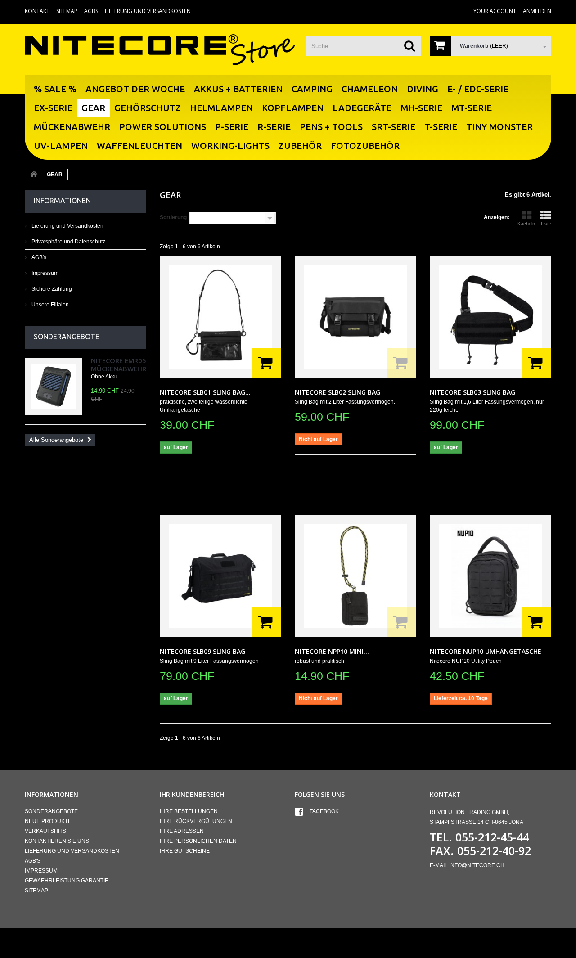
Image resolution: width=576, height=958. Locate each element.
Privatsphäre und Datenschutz (67, 241)
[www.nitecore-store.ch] (160, 49)
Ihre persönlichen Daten (198, 841)
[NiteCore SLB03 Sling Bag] (490, 317)
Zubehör (300, 145)
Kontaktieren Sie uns (57, 841)
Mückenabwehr (72, 126)
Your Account (494, 11)
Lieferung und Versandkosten (148, 11)
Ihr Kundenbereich (192, 794)
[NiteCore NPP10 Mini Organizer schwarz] (355, 576)
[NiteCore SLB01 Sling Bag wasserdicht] (220, 317)
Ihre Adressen (182, 831)
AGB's (38, 257)
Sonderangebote (66, 337)
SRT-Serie (393, 126)
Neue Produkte (48, 821)
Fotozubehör (365, 145)
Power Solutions (162, 126)
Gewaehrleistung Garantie (66, 880)
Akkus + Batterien (238, 89)
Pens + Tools (331, 126)
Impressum (44, 273)
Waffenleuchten (139, 145)
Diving (422, 89)
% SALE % (55, 89)
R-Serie (274, 126)
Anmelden (537, 11)
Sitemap (66, 11)
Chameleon (370, 89)
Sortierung (173, 217)
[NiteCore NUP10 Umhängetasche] (490, 576)
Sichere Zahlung (51, 289)
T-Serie (440, 126)
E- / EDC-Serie (477, 89)
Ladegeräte (362, 108)
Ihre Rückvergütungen (196, 821)
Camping (312, 89)
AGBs (91, 11)
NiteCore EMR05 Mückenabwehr (118, 364)
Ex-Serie (53, 108)
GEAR (93, 108)
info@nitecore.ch (476, 865)
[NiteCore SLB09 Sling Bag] (220, 576)
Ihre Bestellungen (189, 811)
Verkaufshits (45, 831)
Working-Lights (230, 145)
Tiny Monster (499, 126)
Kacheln (526, 223)
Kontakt (37, 11)
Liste (546, 223)
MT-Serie (471, 108)
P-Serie (231, 126)
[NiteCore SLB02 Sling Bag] (355, 317)
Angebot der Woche (135, 89)
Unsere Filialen (49, 304)
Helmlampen (221, 108)
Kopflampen (293, 108)
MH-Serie (421, 108)
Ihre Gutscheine (185, 851)
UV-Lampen (61, 145)
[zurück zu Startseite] (33, 174)
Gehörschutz (147, 108)
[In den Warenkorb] (266, 363)
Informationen (62, 201)
